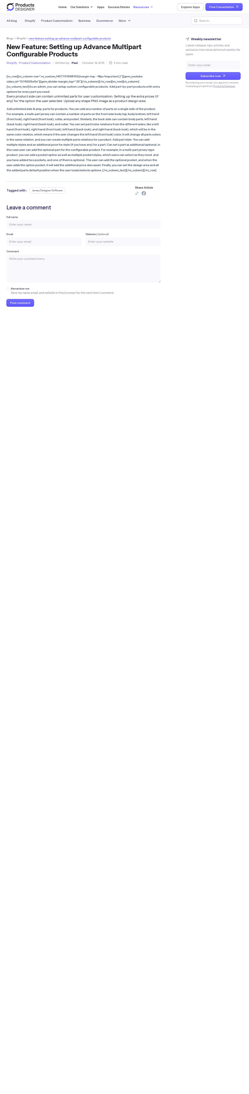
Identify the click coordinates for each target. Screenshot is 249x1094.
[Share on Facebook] (144, 193)
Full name (12, 217)
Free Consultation (221, 7)
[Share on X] (151, 193)
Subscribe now (211, 76)
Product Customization (57, 20)
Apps (100, 7)
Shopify (30, 20)
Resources (141, 7)
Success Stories (119, 7)
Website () (97, 234)
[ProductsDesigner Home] (20, 7)
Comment (13, 251)
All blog (12, 20)
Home (63, 7)
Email (10, 234)
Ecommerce (104, 20)
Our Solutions (79, 7)
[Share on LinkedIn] (158, 193)
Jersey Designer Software (47, 190)
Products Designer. (224, 86)
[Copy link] (137, 193)
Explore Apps (190, 7)
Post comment (20, 303)
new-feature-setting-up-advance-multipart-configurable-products (70, 38)
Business (84, 20)
